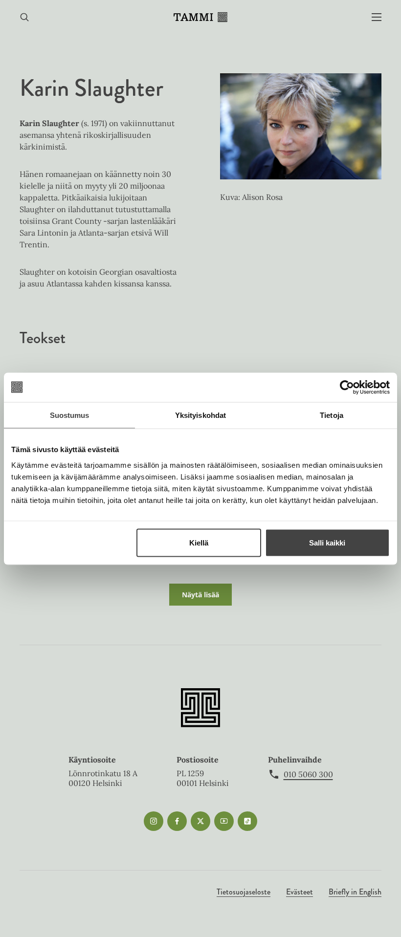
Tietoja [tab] (331, 415)
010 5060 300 (308, 774)
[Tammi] (200, 17)
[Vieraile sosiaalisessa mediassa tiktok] (247, 821)
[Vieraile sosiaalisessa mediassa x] (200, 821)
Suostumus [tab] (69, 415)
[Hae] (24, 17)
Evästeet (299, 891)
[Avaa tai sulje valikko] (376, 17)
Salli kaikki (327, 542)
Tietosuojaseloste (243, 891)
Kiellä (198, 542)
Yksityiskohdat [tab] (200, 415)
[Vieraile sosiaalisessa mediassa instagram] (153, 821)
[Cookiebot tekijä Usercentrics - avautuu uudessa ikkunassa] (347, 387)
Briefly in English (355, 891)
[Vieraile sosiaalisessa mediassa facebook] (177, 821)
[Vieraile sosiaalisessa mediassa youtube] (224, 821)
